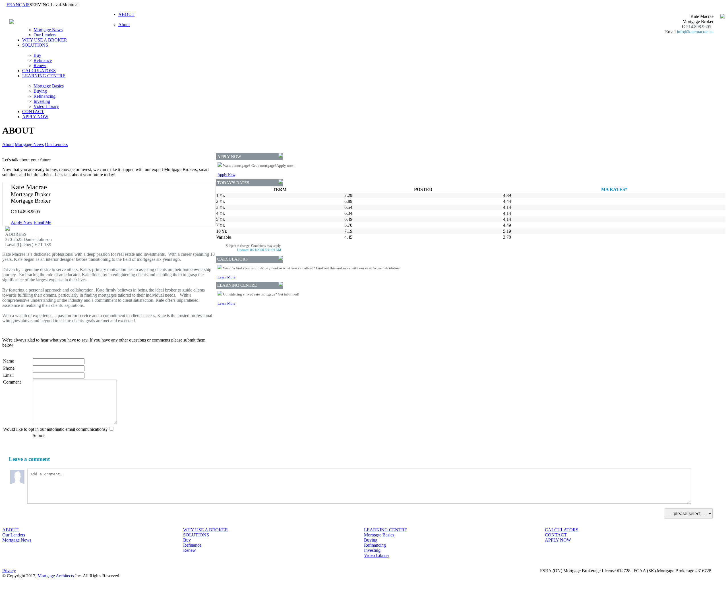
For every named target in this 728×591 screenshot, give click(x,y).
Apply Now (21, 222)
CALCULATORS (39, 70)
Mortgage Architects (56, 575)
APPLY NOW (35, 116)
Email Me (42, 222)
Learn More (226, 277)
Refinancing (44, 96)
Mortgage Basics (49, 86)
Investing (42, 101)
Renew (40, 65)
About (124, 24)
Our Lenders (45, 34)
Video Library (46, 106)
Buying (40, 91)
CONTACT (33, 111)
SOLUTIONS (196, 534)
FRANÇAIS (18, 4)
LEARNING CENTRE (385, 529)
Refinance (43, 60)
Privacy (9, 570)
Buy (37, 55)
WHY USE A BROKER (44, 40)
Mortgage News (48, 29)
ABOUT (10, 529)
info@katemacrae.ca (695, 31)
